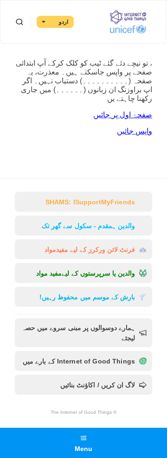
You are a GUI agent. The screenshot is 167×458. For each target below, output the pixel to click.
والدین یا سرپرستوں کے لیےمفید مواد (85, 273)
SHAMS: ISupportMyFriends (90, 202)
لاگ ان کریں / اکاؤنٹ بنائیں (97, 385)
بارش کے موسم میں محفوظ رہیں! (87, 297)
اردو (63, 22)
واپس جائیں (134, 131)
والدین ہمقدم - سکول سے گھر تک (88, 225)
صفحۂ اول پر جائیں (122, 115)
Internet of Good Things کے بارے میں (79, 361)
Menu (84, 448)
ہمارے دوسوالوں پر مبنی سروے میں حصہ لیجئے (78, 333)
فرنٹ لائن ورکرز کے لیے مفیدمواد (90, 249)
